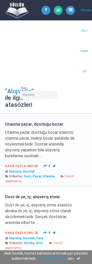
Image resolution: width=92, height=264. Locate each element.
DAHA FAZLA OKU (19, 166)
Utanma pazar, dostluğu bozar (34, 124)
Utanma (48, 176)
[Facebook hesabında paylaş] (49, 165)
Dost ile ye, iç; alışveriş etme (32, 196)
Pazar (37, 176)
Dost (27, 176)
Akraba (29, 243)
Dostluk (29, 171)
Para (39, 238)
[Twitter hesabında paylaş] (54, 165)
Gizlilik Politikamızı (52, 258)
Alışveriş (15, 171)
